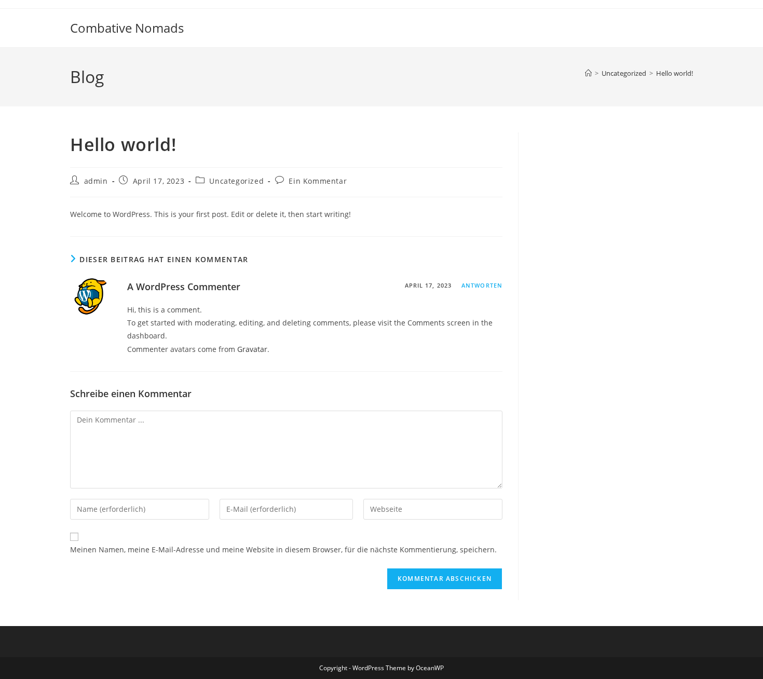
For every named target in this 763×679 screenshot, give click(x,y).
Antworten (481, 285)
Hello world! (674, 73)
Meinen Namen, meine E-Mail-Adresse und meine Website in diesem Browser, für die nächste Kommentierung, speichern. (283, 549)
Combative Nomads (127, 27)
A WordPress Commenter (183, 286)
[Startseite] (588, 73)
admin (96, 181)
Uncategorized (236, 181)
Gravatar (252, 349)
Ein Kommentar (318, 181)
